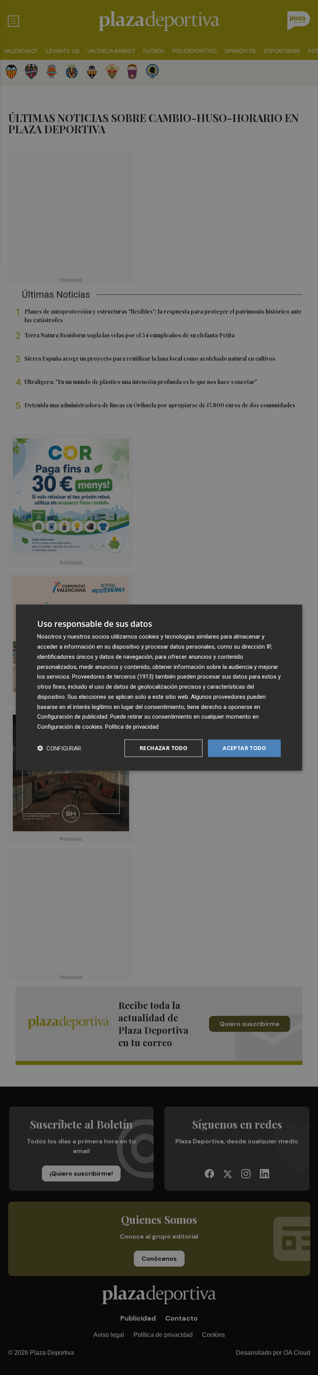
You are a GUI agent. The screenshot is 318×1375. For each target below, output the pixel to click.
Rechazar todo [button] (163, 748)
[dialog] (159, 688)
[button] (59, 747)
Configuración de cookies (69, 726)
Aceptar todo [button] (244, 748)
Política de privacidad (132, 726)
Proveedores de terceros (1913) (113, 676)
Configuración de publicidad (72, 716)
